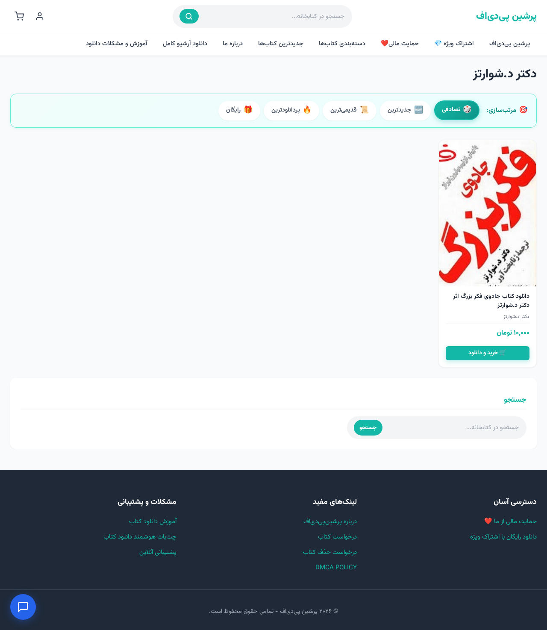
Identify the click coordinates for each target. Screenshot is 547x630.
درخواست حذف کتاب (330, 552)
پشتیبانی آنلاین (157, 552)
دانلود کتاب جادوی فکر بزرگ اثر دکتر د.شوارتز (491, 301)
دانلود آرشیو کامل (185, 44)
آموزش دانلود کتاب (152, 522)
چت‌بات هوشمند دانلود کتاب (139, 537)
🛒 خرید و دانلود (487, 352)
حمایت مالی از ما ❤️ (510, 522)
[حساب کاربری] (40, 16)
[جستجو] (189, 16)
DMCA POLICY (336, 568)
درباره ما (233, 44)
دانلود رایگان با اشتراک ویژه (503, 537)
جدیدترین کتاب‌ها (280, 44)
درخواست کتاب (337, 537)
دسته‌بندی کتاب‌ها (342, 44)
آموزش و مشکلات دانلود (116, 44)
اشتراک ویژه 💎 (454, 44)
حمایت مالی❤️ (400, 44)
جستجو (367, 427)
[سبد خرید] (19, 16)
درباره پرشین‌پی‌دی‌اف (330, 522)
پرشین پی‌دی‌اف (506, 16)
